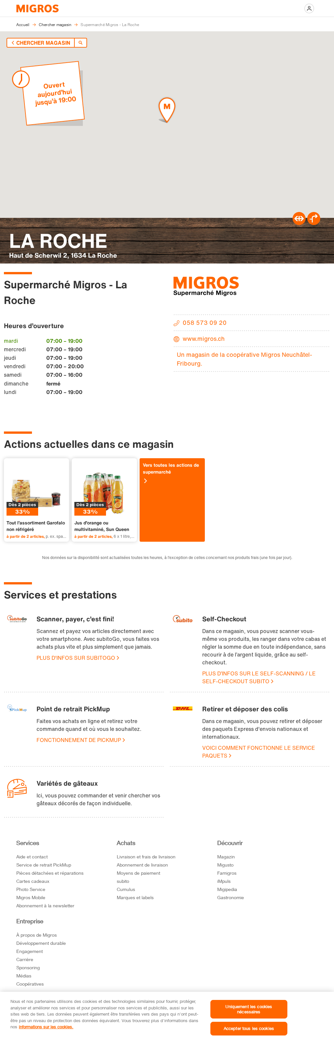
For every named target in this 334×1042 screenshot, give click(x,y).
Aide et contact (32, 856)
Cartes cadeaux (32, 881)
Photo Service (30, 889)
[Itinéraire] (299, 223)
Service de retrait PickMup (43, 865)
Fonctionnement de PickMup (79, 740)
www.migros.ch (204, 338)
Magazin (226, 856)
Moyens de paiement (138, 873)
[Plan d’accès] (313, 223)
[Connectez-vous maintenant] (309, 8)
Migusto (225, 865)
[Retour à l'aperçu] (80, 43)
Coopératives (30, 984)
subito (123, 881)
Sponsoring (28, 967)
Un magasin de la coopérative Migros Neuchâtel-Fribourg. (244, 359)
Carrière (24, 959)
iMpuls (224, 881)
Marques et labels (135, 897)
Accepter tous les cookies (249, 1028)
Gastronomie (230, 897)
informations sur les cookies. (46, 1026)
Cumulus (126, 889)
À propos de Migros (36, 935)
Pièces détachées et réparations (50, 873)
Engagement (29, 951)
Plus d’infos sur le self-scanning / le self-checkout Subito (259, 677)
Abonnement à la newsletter (45, 905)
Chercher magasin (43, 43)
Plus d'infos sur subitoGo (76, 658)
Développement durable (41, 943)
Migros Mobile (30, 897)
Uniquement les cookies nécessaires (248, 1009)
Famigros (226, 873)
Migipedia (227, 889)
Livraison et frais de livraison (146, 856)
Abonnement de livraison (142, 865)
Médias (23, 975)
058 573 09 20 (205, 322)
